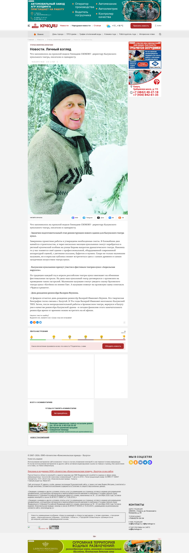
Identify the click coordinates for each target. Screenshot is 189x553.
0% (31, 338)
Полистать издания (35, 459)
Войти (159, 25)
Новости (64, 25)
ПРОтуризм (71, 34)
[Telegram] (40, 322)
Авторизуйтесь (60, 413)
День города (57, 34)
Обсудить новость (113, 346)
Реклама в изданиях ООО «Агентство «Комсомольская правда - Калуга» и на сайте (70, 471)
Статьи (97, 25)
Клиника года (110, 34)
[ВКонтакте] (31, 322)
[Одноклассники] (34, 322)
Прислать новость (141, 26)
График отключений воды (90, 34)
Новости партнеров (85, 515)
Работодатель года (127, 34)
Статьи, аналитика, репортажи (58, 40)
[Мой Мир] (37, 322)
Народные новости (81, 25)
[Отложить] (57, 62)
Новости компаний (39, 438)
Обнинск (35, 27)
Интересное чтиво (147, 34)
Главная (31, 40)
